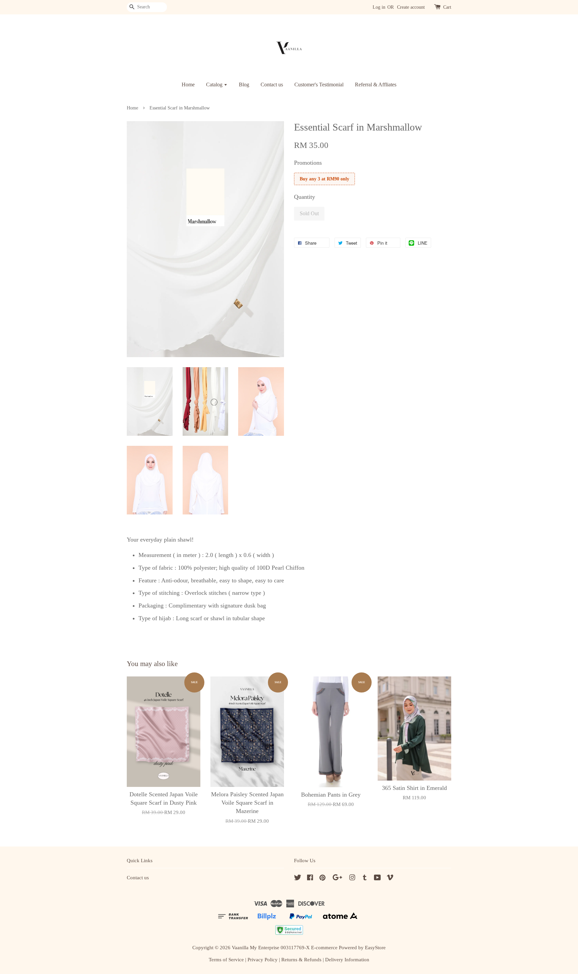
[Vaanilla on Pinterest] (322, 878)
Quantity (304, 196)
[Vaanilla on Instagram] (352, 878)
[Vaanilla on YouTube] (377, 878)
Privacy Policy (263, 959)
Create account (411, 7)
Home (188, 84)
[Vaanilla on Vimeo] (390, 878)
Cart (447, 7)
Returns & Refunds (301, 959)
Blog (244, 84)
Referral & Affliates (375, 84)
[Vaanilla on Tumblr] (365, 878)
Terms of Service (226, 959)
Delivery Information (347, 959)
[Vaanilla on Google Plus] (337, 878)
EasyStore (375, 947)
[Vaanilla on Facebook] (310, 878)
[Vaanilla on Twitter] (297, 878)
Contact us (272, 84)
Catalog (215, 84)
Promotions (308, 162)
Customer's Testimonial (319, 84)
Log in (379, 7)
